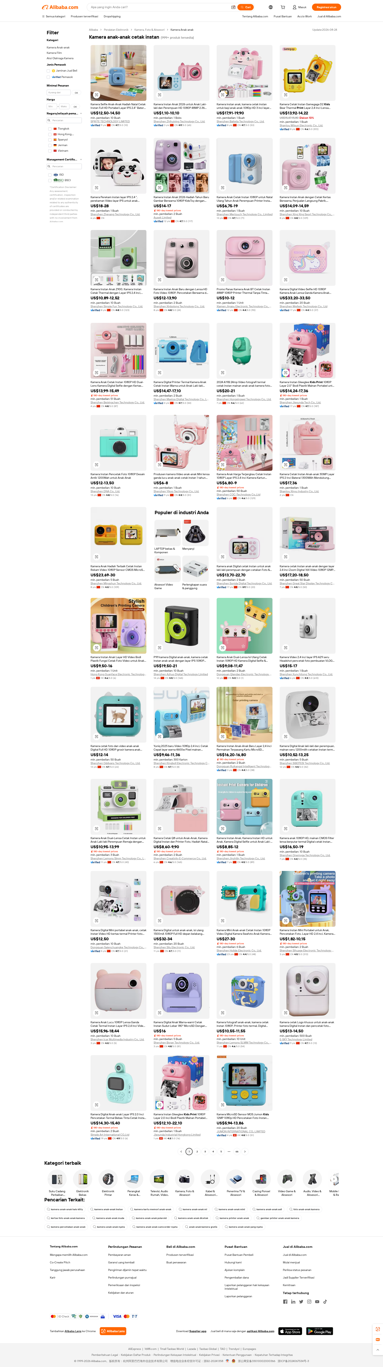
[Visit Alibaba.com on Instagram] (309, 1301)
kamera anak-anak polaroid (151, 1218)
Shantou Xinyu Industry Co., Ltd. (299, 491)
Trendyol (234, 1348)
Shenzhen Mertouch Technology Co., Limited (244, 214)
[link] (378, 1329)
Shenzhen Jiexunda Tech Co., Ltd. (300, 402)
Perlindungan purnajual (122, 1277)
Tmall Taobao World (172, 1348)
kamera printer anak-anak (234, 1218)
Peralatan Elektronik (116, 29)
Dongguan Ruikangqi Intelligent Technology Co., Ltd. (244, 766)
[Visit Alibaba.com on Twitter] (301, 1301)
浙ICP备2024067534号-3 (293, 1361)
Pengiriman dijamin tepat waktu (127, 1270)
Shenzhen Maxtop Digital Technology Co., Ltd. (181, 399)
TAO (222, 1348)
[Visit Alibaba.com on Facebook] (285, 1301)
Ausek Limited (162, 217)
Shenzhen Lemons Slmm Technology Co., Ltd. (118, 858)
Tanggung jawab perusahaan (67, 1270)
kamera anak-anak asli (269, 1209)
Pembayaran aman (119, 1254)
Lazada (191, 1348)
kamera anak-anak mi (195, 1209)
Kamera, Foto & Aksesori (149, 29)
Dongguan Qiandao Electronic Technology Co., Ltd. (244, 674)
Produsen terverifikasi (180, 1254)
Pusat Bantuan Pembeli (239, 1254)
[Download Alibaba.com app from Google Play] (319, 1331)
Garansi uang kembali (121, 1262)
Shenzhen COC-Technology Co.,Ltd (238, 494)
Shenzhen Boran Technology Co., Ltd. (177, 1042)
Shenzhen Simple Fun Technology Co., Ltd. (117, 306)
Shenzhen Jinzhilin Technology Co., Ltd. (241, 858)
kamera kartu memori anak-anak (152, 1209)
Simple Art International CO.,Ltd (110, 1134)
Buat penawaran (176, 1262)
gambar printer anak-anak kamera (280, 1218)
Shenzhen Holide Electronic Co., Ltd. (239, 950)
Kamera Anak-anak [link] (182, 29)
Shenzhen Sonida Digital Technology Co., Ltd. (244, 583)
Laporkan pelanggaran (238, 1296)
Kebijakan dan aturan (121, 1292)
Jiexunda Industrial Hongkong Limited (177, 1134)
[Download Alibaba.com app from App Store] (290, 1331)
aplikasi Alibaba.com (260, 1331)
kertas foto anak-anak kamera (68, 1218)
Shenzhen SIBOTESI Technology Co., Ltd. (305, 763)
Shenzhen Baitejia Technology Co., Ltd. (240, 121)
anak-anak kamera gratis (203, 1226)
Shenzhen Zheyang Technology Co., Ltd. (115, 214)
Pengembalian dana (237, 1277)
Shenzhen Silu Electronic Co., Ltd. (174, 947)
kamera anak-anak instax (108, 1209)
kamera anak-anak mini (232, 1209)
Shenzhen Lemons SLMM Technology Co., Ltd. (244, 1042)
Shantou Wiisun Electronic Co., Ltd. (301, 125)
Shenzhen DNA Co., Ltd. (105, 491)
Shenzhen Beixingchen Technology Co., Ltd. (118, 402)
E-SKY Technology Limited (296, 1039)
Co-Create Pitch (60, 1262)
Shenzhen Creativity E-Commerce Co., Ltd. (180, 858)
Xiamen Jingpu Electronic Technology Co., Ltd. (244, 306)
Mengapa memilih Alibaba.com (69, 1254)
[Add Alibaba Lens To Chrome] (113, 1331)
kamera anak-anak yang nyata (246, 1226)
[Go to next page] (245, 1151)
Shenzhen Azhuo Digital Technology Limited (181, 674)
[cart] (284, 7)
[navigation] (64, 591)
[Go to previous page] (181, 1151)
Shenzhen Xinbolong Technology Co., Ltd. (179, 306)
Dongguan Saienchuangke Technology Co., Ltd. (118, 947)
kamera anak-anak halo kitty (67, 1209)
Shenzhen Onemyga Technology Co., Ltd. (305, 855)
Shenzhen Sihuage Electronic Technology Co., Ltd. (308, 950)
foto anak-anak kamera (306, 1209)
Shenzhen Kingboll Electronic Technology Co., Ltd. (181, 763)
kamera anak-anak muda (110, 1218)
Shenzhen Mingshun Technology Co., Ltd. (116, 583)
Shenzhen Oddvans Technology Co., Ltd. (115, 763)
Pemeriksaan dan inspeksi (124, 1285)
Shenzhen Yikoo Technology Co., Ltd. (176, 491)
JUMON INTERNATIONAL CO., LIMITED (241, 1131)
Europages (249, 1348)
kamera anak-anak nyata (111, 1226)
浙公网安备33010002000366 (256, 1361)
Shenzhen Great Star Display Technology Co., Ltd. (308, 583)
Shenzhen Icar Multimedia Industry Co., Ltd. (117, 1039)
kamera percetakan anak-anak (68, 1226)
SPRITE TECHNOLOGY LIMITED (110, 121)
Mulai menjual (291, 1262)
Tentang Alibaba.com (64, 1246)
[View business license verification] (227, 1361)
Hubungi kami (233, 1262)
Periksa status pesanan (297, 1270)
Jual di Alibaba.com (295, 1254)
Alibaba (93, 29)
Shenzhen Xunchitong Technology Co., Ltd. (306, 674)
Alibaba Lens (73, 1331)
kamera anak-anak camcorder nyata (157, 1226)
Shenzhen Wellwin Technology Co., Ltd (303, 306)
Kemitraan (289, 1285)
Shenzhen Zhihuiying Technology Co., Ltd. (179, 121)
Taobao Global (208, 1348)
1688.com (150, 1348)
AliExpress (134, 1348)
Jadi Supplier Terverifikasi (298, 1277)
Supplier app (197, 1331)
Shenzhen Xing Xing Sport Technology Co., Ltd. (308, 214)
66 (237, 1151)
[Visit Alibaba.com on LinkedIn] (293, 1301)
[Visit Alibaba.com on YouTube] (317, 1301)
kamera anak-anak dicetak (193, 1218)
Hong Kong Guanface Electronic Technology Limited (118, 674)
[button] (233, 7)
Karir (52, 1277)
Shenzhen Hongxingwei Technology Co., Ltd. (244, 399)
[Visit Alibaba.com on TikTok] (325, 1301)
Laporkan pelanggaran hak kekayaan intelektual (247, 1286)
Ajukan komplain (235, 1270)
